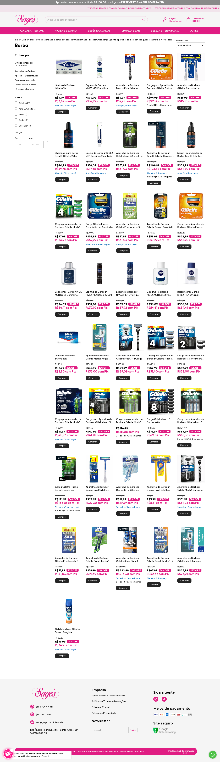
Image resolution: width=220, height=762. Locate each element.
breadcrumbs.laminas (76, 39)
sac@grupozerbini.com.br (50, 722)
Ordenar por (182, 40)
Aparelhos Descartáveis (26, 75)
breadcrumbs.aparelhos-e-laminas (47, 39)
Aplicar (47, 142)
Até (30, 138)
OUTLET (195, 30)
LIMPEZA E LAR (131, 30)
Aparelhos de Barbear (25, 71)
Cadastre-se (175, 21)
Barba (25, 39)
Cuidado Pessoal (24, 62)
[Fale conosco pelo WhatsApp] (213, 755)
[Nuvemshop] (181, 753)
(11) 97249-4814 (44, 706)
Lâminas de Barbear (24, 89)
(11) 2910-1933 (43, 714)
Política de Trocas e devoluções (109, 701)
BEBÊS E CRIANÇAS (99, 30)
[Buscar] (144, 19)
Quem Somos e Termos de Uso (108, 695)
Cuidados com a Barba (25, 84)
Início (17, 39)
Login (172, 18)
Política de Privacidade (104, 713)
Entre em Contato (101, 707)
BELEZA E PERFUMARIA (165, 30)
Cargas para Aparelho (25, 80)
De (16, 138)
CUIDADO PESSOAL (32, 30)
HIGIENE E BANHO (66, 30)
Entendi (45, 756)
